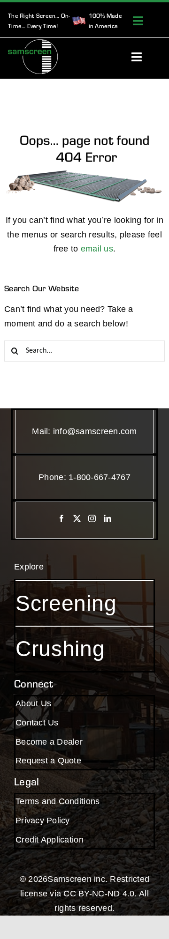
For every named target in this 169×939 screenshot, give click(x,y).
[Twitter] (77, 518)
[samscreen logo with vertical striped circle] (33, 43)
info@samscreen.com (95, 431)
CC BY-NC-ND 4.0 (98, 893)
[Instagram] (92, 518)
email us (97, 248)
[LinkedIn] (107, 518)
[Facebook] (61, 518)
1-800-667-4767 (100, 477)
